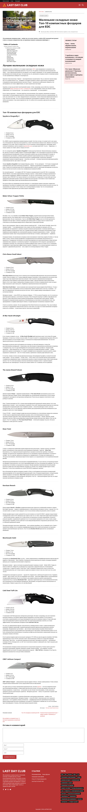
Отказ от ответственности (39, 779)
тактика (80, 799)
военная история (65, 780)
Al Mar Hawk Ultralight (11, 53)
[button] (82, 5)
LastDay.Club (68, 49)
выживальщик (75, 780)
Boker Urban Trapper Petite (12, 50)
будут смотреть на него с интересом (20, 88)
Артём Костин (48, 11)
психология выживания (74, 793)
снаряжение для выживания (68, 799)
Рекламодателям (36, 774)
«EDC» (33, 69)
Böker (48, 31)
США (74, 774)
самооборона (64, 796)
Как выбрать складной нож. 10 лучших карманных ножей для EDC (11, 720)
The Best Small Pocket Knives (52, 708)
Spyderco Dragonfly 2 (11, 49)
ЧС (78, 774)
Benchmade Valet (10, 58)
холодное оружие (73, 801)
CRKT (55, 31)
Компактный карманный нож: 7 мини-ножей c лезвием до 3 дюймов (49, 714)
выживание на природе (67, 785)
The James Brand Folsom (12, 54)
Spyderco (66, 31)
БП (65, 774)
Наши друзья (46, 774)
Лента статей (6, 1)
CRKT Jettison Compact (11, 61)
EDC (58, 31)
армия (79, 777)
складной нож (74, 31)
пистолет (63, 793)
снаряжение (73, 796)
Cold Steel (52, 31)
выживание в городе (66, 782)
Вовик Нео (67, 78)
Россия (70, 774)
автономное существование (68, 777)
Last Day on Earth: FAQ (38, 781)
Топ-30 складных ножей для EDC (30, 712)
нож (69, 31)
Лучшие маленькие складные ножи (11, 46)
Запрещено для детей (38, 776)
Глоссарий (17, 1)
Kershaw (61, 31)
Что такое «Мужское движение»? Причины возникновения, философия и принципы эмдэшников (74, 73)
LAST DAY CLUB (17, 5)
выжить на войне (65, 788)
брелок (39, 686)
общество (67, 790)
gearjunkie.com (28, 146)
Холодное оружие (44, 15)
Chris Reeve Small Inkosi (11, 52)
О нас (12, 1)
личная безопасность (77, 788)
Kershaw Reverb (10, 57)
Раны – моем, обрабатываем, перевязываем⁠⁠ (70, 45)
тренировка (64, 801)
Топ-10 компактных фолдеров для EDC (13, 48)
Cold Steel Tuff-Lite (10, 60)
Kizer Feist (9, 56)
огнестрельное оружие (77, 790)
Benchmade (43, 31)
